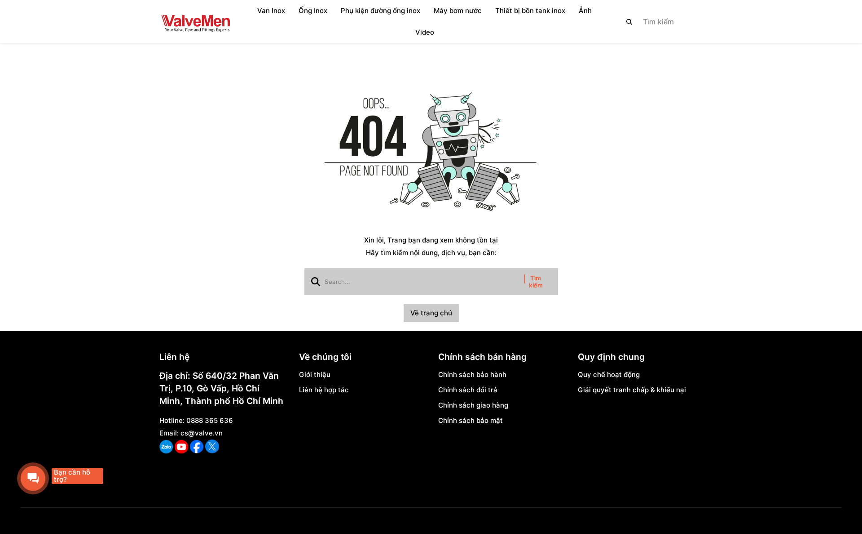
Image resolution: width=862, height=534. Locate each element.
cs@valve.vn (201, 433)
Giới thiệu (314, 374)
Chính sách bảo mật (470, 420)
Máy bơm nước (458, 10)
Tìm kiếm (536, 281)
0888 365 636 (209, 420)
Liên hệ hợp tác (324, 390)
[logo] (195, 21)
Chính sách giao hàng (473, 405)
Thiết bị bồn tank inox (530, 10)
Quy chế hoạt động (609, 374)
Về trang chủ (431, 313)
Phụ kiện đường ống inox (380, 10)
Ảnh (585, 10)
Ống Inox (313, 10)
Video (424, 32)
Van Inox (271, 10)
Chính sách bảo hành (472, 374)
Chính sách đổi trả (467, 390)
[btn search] (629, 22)
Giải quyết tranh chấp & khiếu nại (632, 390)
